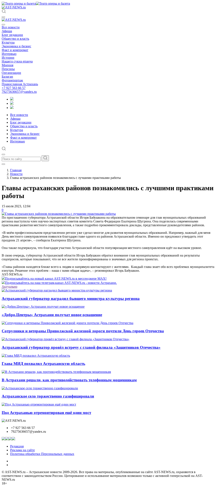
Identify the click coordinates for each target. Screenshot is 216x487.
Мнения (7, 65)
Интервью (9, 54)
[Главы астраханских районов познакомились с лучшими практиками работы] (59, 214)
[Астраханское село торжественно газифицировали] (40, 388)
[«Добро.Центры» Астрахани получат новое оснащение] (43, 306)
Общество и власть (15, 38)
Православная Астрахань (20, 84)
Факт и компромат (15, 50)
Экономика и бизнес (16, 46)
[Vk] (12, 107)
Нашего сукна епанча (17, 61)
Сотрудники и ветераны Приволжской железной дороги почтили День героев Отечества (83, 331)
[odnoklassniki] (12, 103)
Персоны (8, 69)
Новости (16, 174)
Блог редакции (12, 35)
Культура (8, 42)
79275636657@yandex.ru (19, 91)
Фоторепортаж (12, 80)
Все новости (11, 27)
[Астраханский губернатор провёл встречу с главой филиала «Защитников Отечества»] (65, 339)
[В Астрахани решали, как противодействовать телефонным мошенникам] (56, 372)
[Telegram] (12, 99)
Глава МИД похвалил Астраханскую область (43, 363)
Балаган (7, 76)
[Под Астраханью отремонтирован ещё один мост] (39, 404)
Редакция (17, 446)
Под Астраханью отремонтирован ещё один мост (46, 412)
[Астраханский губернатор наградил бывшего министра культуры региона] (57, 290)
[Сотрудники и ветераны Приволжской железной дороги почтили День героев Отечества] (67, 323)
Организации (11, 73)
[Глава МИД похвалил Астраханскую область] (36, 355)
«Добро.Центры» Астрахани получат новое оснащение (52, 315)
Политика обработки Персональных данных (42, 454)
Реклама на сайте (22, 450)
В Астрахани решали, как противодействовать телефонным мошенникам (69, 380)
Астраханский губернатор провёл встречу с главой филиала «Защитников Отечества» (81, 347)
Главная (16, 170)
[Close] (3, 24)
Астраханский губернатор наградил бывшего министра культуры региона (71, 298)
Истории (8, 57)
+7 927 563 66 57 (14, 88)
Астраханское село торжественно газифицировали (48, 396)
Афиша (7, 31)
